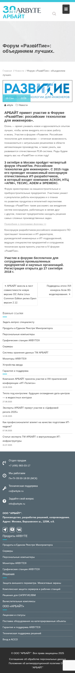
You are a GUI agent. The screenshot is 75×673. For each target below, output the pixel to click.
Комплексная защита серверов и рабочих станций (31, 589)
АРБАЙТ (14, 16)
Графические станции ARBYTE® (21, 340)
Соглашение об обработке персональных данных (37, 659)
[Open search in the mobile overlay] (54, 13)
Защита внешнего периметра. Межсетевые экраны (32, 583)
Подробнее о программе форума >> (25, 224)
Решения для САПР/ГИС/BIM (19, 595)
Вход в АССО (10, 639)
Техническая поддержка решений (22, 633)
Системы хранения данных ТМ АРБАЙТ (25, 352)
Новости (23, 105)
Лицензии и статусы (14, 615)
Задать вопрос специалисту (18, 322)
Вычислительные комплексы (19, 601)
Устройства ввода (13, 364)
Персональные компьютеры (19, 334)
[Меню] (66, 9)
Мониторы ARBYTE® (15, 358)
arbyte (10, 105)
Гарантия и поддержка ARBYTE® (21, 627)
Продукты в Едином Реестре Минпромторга (28, 328)
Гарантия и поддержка (15, 370)
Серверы (8, 346)
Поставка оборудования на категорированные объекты (34, 621)
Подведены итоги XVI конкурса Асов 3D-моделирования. (59, 290)
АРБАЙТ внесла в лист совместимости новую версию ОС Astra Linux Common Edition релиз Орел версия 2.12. (20, 294)
